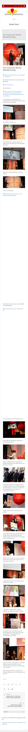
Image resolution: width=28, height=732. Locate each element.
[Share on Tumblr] (16, 684)
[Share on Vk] (8, 689)
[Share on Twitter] (8, 684)
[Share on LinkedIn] (12, 684)
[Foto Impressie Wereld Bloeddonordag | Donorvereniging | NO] (14, 11)
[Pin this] (4, 689)
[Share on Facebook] (4, 684)
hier (6, 673)
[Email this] (12, 689)
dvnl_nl (4, 679)
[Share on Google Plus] (20, 684)
